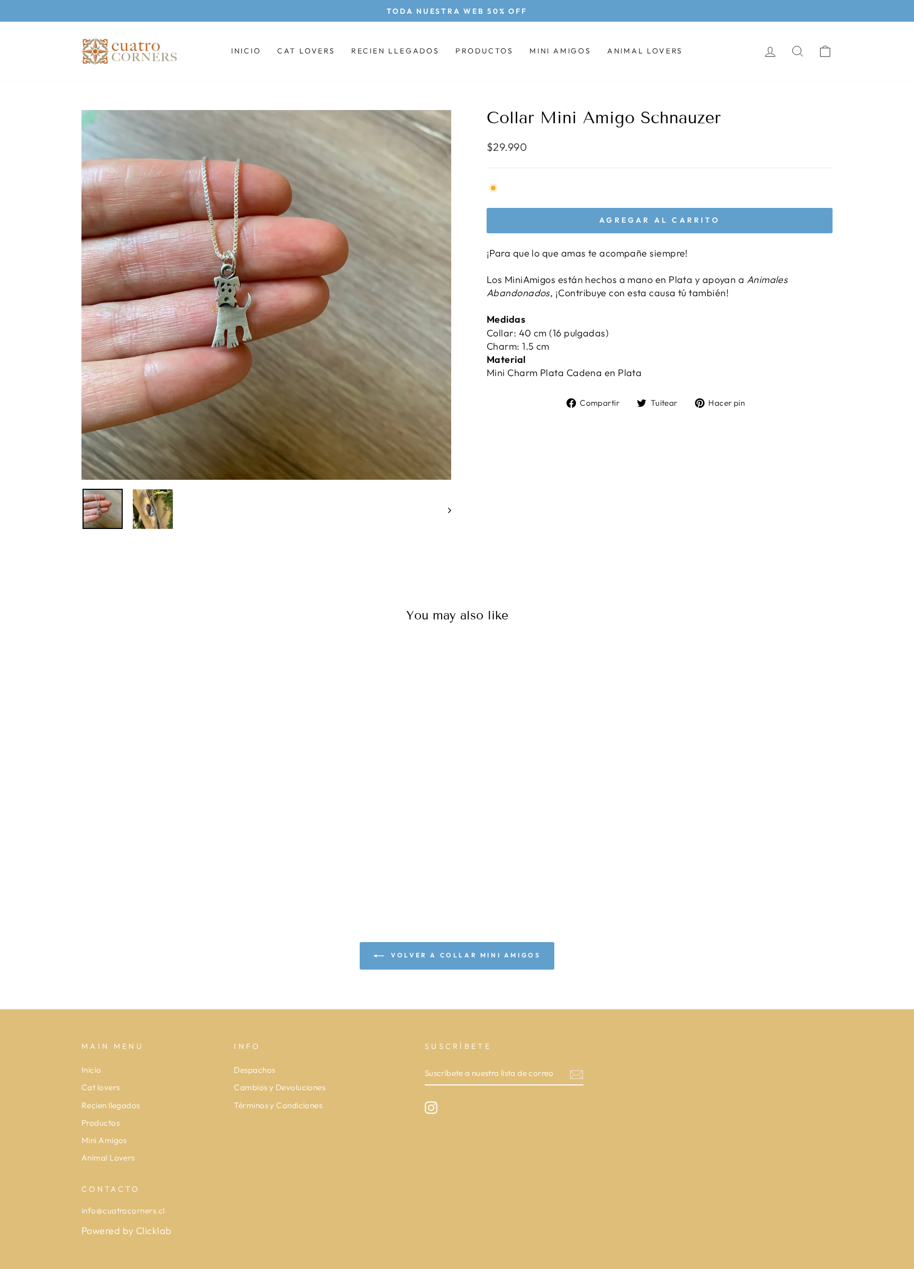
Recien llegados (395, 51)
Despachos (254, 1070)
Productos (484, 51)
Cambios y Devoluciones (279, 1087)
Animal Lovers (645, 51)
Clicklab (154, 1231)
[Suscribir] (576, 1074)
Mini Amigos (560, 51)
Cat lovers (306, 51)
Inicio (246, 51)
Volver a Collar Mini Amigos (464, 955)
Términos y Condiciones (278, 1105)
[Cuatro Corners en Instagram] (431, 1107)
